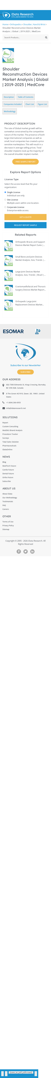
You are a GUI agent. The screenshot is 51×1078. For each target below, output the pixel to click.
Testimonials (7, 501)
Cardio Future (8, 470)
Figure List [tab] (42, 104)
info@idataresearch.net (16, 408)
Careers (5, 509)
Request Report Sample (25, 225)
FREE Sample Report (25, 161)
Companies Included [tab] (13, 104)
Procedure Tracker (10, 434)
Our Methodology (9, 497)
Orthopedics (16, 24)
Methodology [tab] (9, 111)
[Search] (46, 37)
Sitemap (5, 529)
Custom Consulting (10, 426)
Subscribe (26, 372)
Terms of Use (7, 521)
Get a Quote (25, 217)
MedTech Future (9, 466)
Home (5, 24)
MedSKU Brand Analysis (12, 430)
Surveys (5, 438)
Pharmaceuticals (9, 445)
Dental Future (8, 473)
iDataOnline (7, 449)
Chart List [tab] (30, 104)
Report (5, 422)
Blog (4, 462)
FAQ (4, 505)
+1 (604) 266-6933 (13, 402)
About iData (7, 494)
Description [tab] (9, 97)
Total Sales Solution (10, 442)
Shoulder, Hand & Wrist (34, 24)
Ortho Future (7, 477)
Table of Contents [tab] (25, 97)
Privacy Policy (8, 525)
